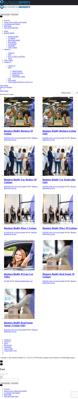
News (10, 58)
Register (9, 87)
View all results (5, 14)
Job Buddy (11, 46)
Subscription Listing (18, 76)
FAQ (9, 55)
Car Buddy (11, 38)
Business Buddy (9, 33)
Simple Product (17, 71)
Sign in (2, 87)
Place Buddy (12, 42)
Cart (9, 78)
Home (6, 31)
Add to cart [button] (28, 281)
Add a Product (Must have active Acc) (20, 82)
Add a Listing (12, 47)
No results (15, 14)
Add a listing (4, 85)
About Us (7, 49)
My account (12, 80)
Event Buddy (12, 44)
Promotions (16, 75)
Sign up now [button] (12, 140)
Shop (9, 67)
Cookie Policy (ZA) (10, 350)
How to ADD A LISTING (16, 56)
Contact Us (7, 62)
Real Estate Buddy (14, 40)
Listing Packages (17, 73)
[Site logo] (15, 9)
